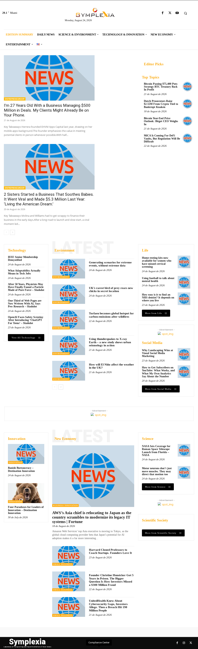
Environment (61, 277)
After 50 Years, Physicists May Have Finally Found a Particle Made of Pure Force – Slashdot (26, 287)
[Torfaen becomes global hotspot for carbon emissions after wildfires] (68, 319)
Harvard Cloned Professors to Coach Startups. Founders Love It (110, 551)
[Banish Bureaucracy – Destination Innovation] (26, 454)
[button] (185, 13)
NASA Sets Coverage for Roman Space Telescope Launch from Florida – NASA (156, 451)
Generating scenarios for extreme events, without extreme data (110, 264)
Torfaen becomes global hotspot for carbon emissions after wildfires (111, 315)
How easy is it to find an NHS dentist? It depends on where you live (158, 297)
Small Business (62, 564)
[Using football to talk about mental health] (184, 282)
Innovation (15, 462)
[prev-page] (6, 232)
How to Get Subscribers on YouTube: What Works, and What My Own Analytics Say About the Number (158, 372)
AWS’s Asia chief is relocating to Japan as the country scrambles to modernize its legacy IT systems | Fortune (91, 517)
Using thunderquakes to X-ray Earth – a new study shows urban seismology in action (110, 342)
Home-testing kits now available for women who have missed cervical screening (156, 262)
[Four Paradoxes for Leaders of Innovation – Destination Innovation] (26, 493)
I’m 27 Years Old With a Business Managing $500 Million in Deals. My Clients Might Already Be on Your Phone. (47, 110)
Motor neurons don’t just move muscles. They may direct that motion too (157, 471)
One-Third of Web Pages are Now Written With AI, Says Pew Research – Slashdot (24, 303)
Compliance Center (98, 642)
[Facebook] (162, 13)
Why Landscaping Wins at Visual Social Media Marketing (157, 353)
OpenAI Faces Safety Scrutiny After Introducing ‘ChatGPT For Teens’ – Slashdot (25, 320)
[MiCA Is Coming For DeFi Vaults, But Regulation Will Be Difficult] (187, 138)
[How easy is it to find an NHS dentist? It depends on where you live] (184, 298)
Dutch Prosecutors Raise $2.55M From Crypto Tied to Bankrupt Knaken (161, 104)
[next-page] (12, 232)
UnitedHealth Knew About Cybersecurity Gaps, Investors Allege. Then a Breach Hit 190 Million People (108, 605)
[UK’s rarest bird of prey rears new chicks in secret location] (68, 294)
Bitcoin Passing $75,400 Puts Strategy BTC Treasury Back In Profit (161, 86)
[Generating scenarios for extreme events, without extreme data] (68, 268)
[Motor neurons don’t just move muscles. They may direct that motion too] (184, 472)
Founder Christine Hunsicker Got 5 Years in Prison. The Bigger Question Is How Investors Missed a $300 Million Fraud (111, 580)
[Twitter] (169, 13)
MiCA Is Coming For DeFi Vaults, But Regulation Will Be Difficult (162, 138)
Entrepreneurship (14, 98)
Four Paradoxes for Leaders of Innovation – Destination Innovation (26, 510)
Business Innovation (65, 505)
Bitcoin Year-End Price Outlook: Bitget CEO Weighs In (161, 121)
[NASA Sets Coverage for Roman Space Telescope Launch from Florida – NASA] (184, 450)
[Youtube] (177, 13)
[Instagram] (184, 643)
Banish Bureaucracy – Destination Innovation (21, 469)
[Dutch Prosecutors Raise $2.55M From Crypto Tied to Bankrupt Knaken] (187, 104)
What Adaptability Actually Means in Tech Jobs (24, 272)
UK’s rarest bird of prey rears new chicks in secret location (111, 289)
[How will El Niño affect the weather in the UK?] (68, 371)
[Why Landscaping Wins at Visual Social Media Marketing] (184, 354)
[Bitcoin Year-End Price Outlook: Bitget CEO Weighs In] (187, 121)
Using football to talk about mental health (158, 280)
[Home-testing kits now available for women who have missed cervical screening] (184, 262)
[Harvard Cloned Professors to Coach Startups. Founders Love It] (68, 556)
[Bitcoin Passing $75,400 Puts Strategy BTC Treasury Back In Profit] (187, 86)
